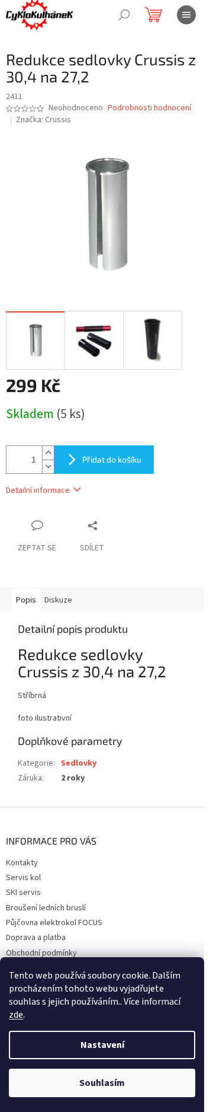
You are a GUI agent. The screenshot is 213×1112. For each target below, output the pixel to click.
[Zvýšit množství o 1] (48, 453)
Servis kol (23, 878)
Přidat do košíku (111, 459)
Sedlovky (78, 763)
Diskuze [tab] (58, 600)
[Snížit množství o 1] (48, 466)
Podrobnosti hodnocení (149, 108)
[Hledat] (124, 15)
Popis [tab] (26, 600)
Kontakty (22, 863)
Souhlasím (102, 1082)
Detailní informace (38, 490)
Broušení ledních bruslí (46, 908)
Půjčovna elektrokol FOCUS (54, 923)
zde (16, 1014)
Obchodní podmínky (41, 953)
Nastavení (102, 1045)
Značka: (43, 120)
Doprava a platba (36, 938)
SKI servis (23, 892)
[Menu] (186, 15)
